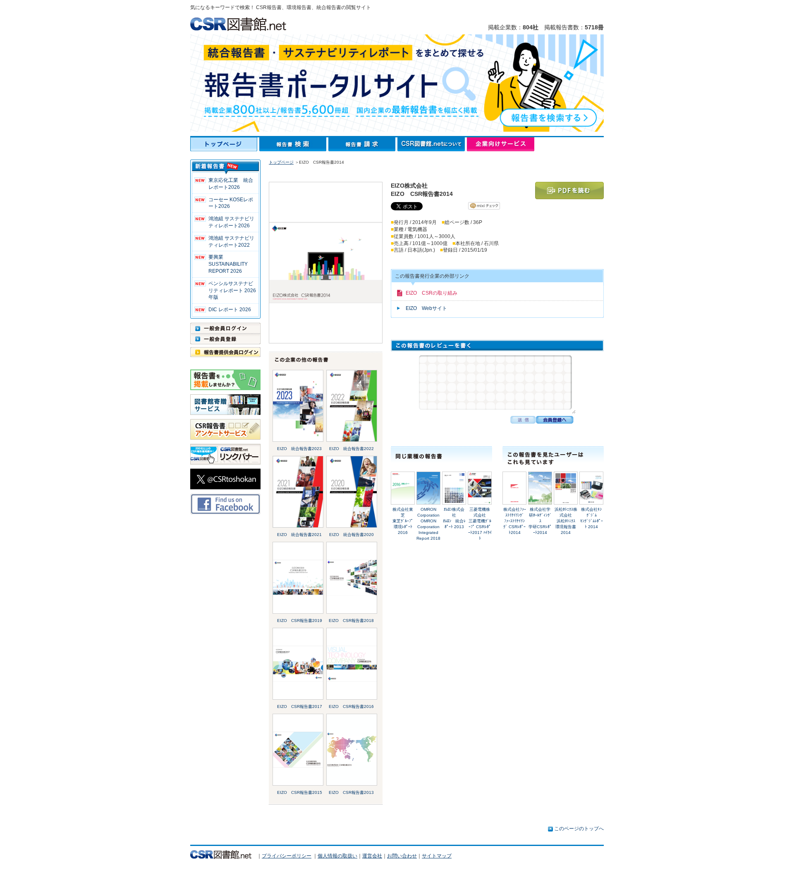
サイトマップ (437, 856)
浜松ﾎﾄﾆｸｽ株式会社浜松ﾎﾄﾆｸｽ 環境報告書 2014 (568, 521)
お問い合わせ (402, 856)
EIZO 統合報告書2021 (299, 534)
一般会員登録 (225, 339)
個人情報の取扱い (337, 856)
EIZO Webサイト (426, 308)
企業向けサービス (500, 144)
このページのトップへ (579, 828)
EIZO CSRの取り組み (431, 293)
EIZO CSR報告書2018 (351, 620)
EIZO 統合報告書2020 (351, 534)
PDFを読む (569, 190)
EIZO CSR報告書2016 (351, 706)
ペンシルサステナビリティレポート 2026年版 (232, 290)
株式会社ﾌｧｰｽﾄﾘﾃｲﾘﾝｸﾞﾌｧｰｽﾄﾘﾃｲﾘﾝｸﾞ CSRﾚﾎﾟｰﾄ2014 (514, 521)
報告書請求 (362, 144)
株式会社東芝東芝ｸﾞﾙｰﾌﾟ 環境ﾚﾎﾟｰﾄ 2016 (404, 521)
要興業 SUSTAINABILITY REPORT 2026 (228, 264)
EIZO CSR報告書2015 (299, 792)
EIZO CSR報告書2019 (299, 620)
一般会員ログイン (225, 328)
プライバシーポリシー (286, 856)
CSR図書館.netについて (432, 144)
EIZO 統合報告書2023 (299, 448)
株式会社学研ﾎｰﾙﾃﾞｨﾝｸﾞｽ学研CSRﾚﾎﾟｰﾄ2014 (540, 521)
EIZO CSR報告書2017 (299, 706)
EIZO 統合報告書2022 (351, 448)
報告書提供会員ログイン (225, 352)
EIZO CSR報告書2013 (351, 792)
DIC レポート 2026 (229, 309)
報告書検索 (293, 144)
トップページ (224, 144)
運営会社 (372, 856)
